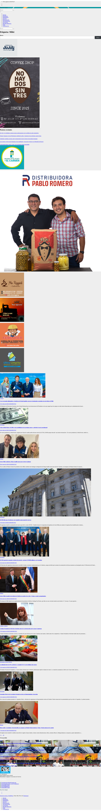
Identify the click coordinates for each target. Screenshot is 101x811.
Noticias (10, 662)
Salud (1, 740)
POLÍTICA (5, 16)
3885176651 (7, 785)
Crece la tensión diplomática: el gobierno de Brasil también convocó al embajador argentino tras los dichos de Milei (26, 401)
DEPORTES (5, 17)
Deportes (2, 747)
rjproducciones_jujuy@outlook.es (11, 783)
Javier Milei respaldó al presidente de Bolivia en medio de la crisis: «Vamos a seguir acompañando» (23, 596)
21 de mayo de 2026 (4, 562)
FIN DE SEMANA (7, 23)
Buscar (1, 35)
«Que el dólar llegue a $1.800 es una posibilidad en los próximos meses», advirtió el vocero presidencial (23, 427)
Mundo (1, 725)
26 (3, 735)
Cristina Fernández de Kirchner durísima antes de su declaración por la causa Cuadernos (21, 628)
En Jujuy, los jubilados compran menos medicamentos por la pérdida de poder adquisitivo (19, 133)
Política (1, 459)
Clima (1, 753)
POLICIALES (6, 19)
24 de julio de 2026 (4, 430)
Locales (6, 662)
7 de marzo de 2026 (4, 730)
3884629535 (7, 786)
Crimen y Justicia (3, 626)
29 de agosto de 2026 (5, 746)
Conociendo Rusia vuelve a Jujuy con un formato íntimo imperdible (14, 144)
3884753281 (7, 787)
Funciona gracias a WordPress (6, 795)
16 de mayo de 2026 (4, 598)
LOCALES (5, 22)
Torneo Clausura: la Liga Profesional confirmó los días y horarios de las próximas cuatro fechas (20, 135)
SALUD (5, 18)
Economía (2, 424)
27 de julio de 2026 (4, 403)
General (1, 398)
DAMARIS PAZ (12, 403)
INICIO (4, 15)
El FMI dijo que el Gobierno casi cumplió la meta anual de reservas (15, 520)
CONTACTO (6, 26)
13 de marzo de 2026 (4, 667)
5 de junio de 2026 (4, 522)
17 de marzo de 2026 (4, 631)
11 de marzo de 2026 (4, 697)
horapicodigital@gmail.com (10, 782)
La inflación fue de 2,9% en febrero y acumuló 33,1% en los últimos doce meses (18, 664)
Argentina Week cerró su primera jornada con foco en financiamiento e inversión (19, 694)
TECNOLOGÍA (6, 21)
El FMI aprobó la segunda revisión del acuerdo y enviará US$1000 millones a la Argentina (21, 560)
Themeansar (25, 795)
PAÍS (4, 24)
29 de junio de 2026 (4, 464)
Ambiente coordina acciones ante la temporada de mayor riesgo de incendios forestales (18, 138)
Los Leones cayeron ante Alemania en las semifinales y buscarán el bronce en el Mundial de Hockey (22, 141)
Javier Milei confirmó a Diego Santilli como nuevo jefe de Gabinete (15, 461)
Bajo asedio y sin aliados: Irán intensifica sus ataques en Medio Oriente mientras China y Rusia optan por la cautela (27, 727)
